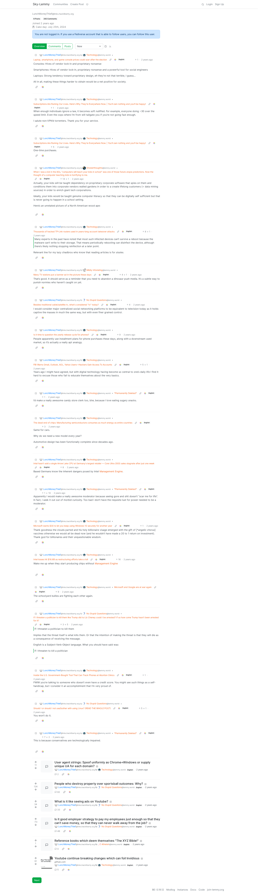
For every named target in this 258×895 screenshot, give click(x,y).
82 (58, 792)
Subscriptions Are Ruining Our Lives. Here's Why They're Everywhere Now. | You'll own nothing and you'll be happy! (89, 104)
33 (58, 809)
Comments (55, 46)
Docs (193, 889)
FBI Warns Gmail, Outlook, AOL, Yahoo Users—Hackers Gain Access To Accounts (72, 364)
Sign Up (219, 4)
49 (58, 831)
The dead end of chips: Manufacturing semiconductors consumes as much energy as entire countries (82, 422)
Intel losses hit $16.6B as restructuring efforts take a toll (60, 559)
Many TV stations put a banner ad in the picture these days (62, 274)
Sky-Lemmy (41, 4)
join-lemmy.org (215, 889)
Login (209, 4)
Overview (39, 46)
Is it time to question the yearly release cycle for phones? (61, 334)
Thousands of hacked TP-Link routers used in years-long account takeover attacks (74, 231)
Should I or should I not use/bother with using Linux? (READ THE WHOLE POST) (72, 708)
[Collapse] (35, 55)
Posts (67, 46)
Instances (182, 889)
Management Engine (111, 471)
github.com (60, 862)
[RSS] (110, 46)
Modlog (170, 889)
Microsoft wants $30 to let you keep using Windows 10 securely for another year (72, 525)
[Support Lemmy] (87, 4)
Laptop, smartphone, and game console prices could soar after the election (70, 59)
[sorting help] (105, 46)
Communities (60, 4)
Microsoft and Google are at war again (133, 587)
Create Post (77, 4)
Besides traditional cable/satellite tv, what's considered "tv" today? (66, 304)
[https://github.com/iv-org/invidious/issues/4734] (47, 862)
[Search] (202, 4)
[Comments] (47, 766)
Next (37, 880)
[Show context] (110, 59)
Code (202, 889)
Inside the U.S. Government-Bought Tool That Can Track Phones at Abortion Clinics (73, 675)
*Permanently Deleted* (125, 393)
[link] (115, 59)
